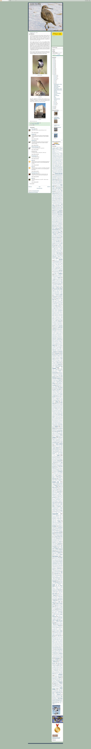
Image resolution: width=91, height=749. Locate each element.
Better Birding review (55, 195)
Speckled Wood (55, 617)
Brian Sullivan (60, 247)
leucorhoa (61, 450)
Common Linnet (58, 287)
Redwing (61, 554)
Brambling (53, 245)
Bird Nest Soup (58, 200)
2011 (54, 106)
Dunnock (59, 321)
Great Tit (58, 376)
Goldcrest (59, 364)
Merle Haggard (54, 489)
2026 (54, 58)
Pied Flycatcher (54, 525)
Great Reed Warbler (60, 374)
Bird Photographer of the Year (58, 201)
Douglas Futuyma (60, 318)
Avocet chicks (60, 180)
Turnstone (53, 663)
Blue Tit (58, 237)
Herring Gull (53, 397)
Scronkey (57, 592)
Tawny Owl (54, 635)
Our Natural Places (57, 125)
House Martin (57, 402)
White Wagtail (58, 680)
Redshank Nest (59, 553)
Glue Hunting (61, 363)
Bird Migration (54, 200)
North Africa (58, 502)
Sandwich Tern (54, 585)
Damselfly (56, 310)
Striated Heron (58, 627)
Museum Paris (59, 496)
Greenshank (54, 385)
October (55, 77)
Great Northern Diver (54, 374)
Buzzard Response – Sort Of (58, 88)
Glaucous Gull (53, 363)
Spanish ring (57, 614)
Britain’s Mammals (59, 250)
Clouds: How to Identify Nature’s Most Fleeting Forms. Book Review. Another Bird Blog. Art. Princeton (57, 281)
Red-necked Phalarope (59, 550)
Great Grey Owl (55, 373)
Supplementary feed (54, 629)
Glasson (54, 362)
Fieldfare (53, 345)
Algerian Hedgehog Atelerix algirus (56, 165)
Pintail (53, 533)
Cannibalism (53, 265)
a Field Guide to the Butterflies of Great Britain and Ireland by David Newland (57, 156)
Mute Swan (53, 497)
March (55, 102)
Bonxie (58, 240)
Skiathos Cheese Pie (57, 604)
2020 (54, 65)
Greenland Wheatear (60, 383)
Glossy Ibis (57, 363)
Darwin (56, 311)
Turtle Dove (59, 663)
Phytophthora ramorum (54, 524)
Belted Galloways (57, 192)
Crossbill (61, 302)
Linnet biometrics (56, 456)
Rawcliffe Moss (54, 542)
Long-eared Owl (55, 471)
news (32, 160)
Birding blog (60, 210)
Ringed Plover (59, 568)
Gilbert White (61, 361)
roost (58, 574)
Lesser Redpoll (59, 443)
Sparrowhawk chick (60, 616)
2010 (54, 107)
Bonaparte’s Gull (55, 240)
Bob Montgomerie (57, 239)
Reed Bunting (55, 556)
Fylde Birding (57, 353)
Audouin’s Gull (54, 179)
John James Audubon (55, 421)
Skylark (53, 606)
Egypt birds (60, 325)
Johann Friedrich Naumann (55, 420)
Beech (56, 191)
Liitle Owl (57, 451)
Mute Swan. (58, 497)
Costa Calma (57, 299)
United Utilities (60, 665)
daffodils (56, 309)
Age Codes (56, 163)
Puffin (59, 537)
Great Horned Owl (60, 373)
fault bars (53, 342)
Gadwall (58, 355)
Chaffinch (60, 273)
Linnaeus (54, 455)
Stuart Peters (55, 628)
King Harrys (60, 427)
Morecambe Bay (54, 494)
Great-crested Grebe (59, 377)
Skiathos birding (55, 603)
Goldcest (56, 364)
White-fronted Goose (60, 681)
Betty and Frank (60, 195)
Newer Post (30, 186)
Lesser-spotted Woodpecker (55, 449)
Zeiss (53, 703)
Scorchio (55, 97)
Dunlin (56, 320)
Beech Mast (59, 191)
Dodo (54, 316)
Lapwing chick (60, 437)
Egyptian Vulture (60, 327)
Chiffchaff (59, 277)
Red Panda (55, 545)
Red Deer (53, 543)
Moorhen (60, 493)
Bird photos (59, 203)
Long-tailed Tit (60, 471)
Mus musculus (55, 496)
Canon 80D (57, 265)
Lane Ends (57, 434)
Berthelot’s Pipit (54, 193)
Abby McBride (59, 161)
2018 (54, 67)
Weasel (57, 673)
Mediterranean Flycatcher (59, 483)
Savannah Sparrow (58, 586)
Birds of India (57, 219)
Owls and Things (58, 512)
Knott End (61, 428)
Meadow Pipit (55, 481)
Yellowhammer (54, 702)
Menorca (33, 123)
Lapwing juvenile (55, 438)
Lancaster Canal (60, 433)
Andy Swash (54, 172)
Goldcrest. (53, 365)
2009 (54, 108)
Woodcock (53, 693)
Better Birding (53, 194)
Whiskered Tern (54, 678)
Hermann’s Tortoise (59, 396)
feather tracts (57, 342)
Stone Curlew (59, 624)
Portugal (55, 535)
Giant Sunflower (57, 361)
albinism (61, 164)
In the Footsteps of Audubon (59, 411)
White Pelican (56, 679)
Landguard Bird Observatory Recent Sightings (57, 118)
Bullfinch (57, 258)
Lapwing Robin (60, 438)
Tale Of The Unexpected (57, 93)
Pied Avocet (60, 524)
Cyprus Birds (53, 308)
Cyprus (60, 307)
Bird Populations (58, 204)
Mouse (61, 495)
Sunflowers (60, 628)
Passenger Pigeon (59, 518)
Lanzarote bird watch (56, 435)
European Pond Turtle (59, 337)
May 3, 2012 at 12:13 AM (35, 154)
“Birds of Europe (59, 147)
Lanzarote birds (58, 436)
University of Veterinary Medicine (57, 666)
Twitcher (58, 664)
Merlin (57, 489)
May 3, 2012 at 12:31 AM (35, 158)
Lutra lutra (60, 474)
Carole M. (33, 134)
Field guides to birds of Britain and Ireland (57, 344)
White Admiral (58, 678)
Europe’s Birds (59, 334)
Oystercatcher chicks (55, 514)
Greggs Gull (59, 385)
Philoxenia (56, 523)
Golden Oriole (60, 365)
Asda (61, 177)
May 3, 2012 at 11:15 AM (35, 171)
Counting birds (57, 300)
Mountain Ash (53, 495)
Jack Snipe (60, 416)
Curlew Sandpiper (58, 306)
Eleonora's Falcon (59, 329)
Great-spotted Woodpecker (56, 378)
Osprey (61, 510)
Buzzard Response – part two (58, 84)
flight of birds (60, 346)
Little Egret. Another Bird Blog (59, 461)
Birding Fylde (59, 211)
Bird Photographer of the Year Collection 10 (57, 202)
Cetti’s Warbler (54, 273)
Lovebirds (61, 472)
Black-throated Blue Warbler (55, 231)
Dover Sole (53, 319)
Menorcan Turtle (60, 488)
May (54, 83)
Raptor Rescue (54, 541)
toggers (57, 655)
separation (60, 593)
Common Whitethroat (60, 296)
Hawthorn (56, 393)
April (54, 101)
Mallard (57, 476)
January (55, 104)
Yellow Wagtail (60, 698)
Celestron (61, 271)
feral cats (56, 343)
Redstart (57, 554)
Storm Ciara (60, 626)
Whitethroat (60, 682)
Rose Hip (61, 574)
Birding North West (54, 214)
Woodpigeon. (53, 695)
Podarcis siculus (57, 534)
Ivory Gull (57, 416)
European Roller (54, 338)
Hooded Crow (57, 400)
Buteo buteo (55, 259)
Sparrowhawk (54, 616)
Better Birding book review (59, 194)
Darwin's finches (60, 311)
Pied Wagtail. (59, 526)
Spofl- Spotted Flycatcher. (59, 618)
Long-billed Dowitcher (59, 470)
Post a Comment (32, 183)
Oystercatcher (55, 513)
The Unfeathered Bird (54, 652)
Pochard (54, 534)
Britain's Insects (58, 249)
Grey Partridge (60, 387)
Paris (60, 517)
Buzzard (60, 259)
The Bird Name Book (56, 644)
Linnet (58, 455)
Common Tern (54, 296)
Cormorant (57, 298)
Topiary (54, 656)
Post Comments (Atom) (35, 190)
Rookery (55, 574)
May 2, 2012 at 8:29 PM (35, 149)
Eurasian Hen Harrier (58, 333)
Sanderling (53, 584)
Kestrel (56, 426)
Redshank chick (54, 553)
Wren (61, 696)
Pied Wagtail (54, 526)
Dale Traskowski (60, 309)
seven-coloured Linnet (57, 594)
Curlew (56, 305)
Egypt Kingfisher (55, 326)
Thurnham (61, 654)
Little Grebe (54, 462)
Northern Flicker (57, 503)
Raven (60, 541)
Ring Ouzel (54, 566)
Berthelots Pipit (60, 193)
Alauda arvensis (57, 164)
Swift (56, 634)
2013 (54, 73)
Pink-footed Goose (58, 532)
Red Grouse (60, 543)
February (55, 103)
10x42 (58, 154)
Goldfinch (54, 368)
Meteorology (61, 489)
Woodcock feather (59, 693)
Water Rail (60, 672)
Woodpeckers (53, 694)
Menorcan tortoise (55, 488)
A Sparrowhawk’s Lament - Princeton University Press (57, 159)
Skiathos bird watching (59, 602)
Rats (57, 541)
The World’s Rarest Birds (55, 653)
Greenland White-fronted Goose (57, 384)
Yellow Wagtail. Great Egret (57, 699)
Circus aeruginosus (60, 278)
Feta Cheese (60, 343)
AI (54, 164)
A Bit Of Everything (56, 95)
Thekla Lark (60, 653)
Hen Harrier (60, 395)
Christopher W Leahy (54, 278)
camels (58, 263)
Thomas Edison (55, 654)
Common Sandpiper (59, 294)
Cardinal (58, 266)
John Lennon (60, 421)
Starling (53, 622)
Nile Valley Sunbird (54, 502)
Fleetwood (61, 345)
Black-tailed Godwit (55, 229)
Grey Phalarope (55, 388)
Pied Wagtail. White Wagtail (58, 528)
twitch (55, 664)
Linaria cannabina (54, 452)
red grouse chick (54, 544)
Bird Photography (55, 203)
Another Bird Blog (35, 4)
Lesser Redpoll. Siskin (57, 445)
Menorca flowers (60, 487)
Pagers (60, 516)
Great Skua (55, 375)
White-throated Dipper (55, 682)
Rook (53, 574)
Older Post (48, 186)
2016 (54, 69)
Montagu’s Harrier (54, 493)
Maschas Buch (56, 111)
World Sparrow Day (58, 696)
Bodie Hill (61, 239)
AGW (52, 164)
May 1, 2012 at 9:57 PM (35, 145)
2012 (54, 74)
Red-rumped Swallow (55, 551)
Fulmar (55, 352)
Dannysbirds (56, 133)
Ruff (58, 579)
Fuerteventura (55, 351)
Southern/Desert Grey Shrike (59, 613)
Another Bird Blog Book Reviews (57, 175)
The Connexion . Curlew (57, 646)
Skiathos (53, 602)
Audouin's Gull (59, 178)
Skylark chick (58, 606)
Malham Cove (53, 476)
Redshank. (53, 554)
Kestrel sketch (56, 427)
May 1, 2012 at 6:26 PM (35, 132)
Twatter (53, 664)
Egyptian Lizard (55, 327)
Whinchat (60, 677)
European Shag (59, 338)
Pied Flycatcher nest (59, 525)
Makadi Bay (59, 475)
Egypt (53, 325)
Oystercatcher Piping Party (55, 516)
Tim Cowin (54, 655)
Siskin (59, 601)
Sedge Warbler (54, 593)
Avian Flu (53, 180)
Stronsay (61, 627)
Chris (32, 178)
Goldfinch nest (57, 369)
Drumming (57, 319)
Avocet (57, 180)
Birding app (57, 210)
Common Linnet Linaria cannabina (57, 288)
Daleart (53, 310)
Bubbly (60, 257)
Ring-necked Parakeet (59, 567)
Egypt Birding (56, 325)
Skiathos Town (56, 605)
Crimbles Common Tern (57, 302)
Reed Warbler (60, 557)
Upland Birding (54, 667)
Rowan (61, 577)
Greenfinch (54, 383)
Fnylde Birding (54, 347)
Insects (61, 412)
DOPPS (56, 318)
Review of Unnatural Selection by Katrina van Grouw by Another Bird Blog (57, 563)
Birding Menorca (60, 213)
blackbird (59, 232)
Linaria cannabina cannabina (59, 454)
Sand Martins (59, 583)
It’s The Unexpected (57, 415)
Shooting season (55, 597)
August (55, 79)
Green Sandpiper (59, 382)
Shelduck (54, 595)
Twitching (54, 665)
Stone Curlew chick (54, 625)
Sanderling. (59, 584)
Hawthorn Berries (60, 393)
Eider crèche (57, 328)
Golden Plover (60, 366)
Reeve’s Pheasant (56, 558)
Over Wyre (59, 511)
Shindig (53, 596)
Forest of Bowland (59, 347)
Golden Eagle (56, 365)
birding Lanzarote (55, 213)
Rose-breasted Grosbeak (59, 575)
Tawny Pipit (59, 635)
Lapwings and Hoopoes (57, 86)
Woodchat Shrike (58, 692)
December (55, 75)
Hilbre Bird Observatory (57, 127)
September (55, 78)
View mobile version (39, 188)
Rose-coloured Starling (55, 576)
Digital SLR (56, 315)
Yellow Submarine (54, 698)
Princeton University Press (58, 536)
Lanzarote (61, 434)
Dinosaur (59, 315)
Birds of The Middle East (55, 221)
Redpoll (55, 552)
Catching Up (55, 94)
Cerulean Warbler (59, 272)
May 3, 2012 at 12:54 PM (35, 176)
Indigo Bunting (54, 412)
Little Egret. (53, 461)
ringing (53, 569)
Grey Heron (57, 386)
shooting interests (60, 596)
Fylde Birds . (56, 354)
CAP (55, 266)
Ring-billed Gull (58, 566)
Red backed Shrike (59, 542)
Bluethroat (53, 239)
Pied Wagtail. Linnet (54, 527)
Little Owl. (57, 463)
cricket (53, 302)
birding (53, 210)
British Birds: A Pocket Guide (55, 251)
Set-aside (53, 594)
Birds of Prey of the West (59, 220)
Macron (53, 475)
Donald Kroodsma (58, 317)
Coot (53, 298)
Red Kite (58, 544)
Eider (54, 328)
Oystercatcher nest (58, 515)
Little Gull (59, 462)
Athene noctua (54, 178)
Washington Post (56, 672)
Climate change (58, 279)
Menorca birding (58, 486)
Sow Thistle (54, 614)
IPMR (56, 414)
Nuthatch (53, 506)
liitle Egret (54, 451)
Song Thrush (60, 611)
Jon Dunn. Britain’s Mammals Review (56, 422)
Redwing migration (56, 555)
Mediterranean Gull (55, 484)
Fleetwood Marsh (55, 346)
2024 (54, 60)
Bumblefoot (61, 258)
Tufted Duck (55, 661)
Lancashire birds (56, 431)
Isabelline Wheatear (60, 414)
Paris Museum (54, 518)
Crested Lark (59, 301)
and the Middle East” (60, 171)
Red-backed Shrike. (60, 546)
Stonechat (59, 625)
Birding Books (55, 211)
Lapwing (54, 437)
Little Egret (59, 460)
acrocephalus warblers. (54, 162)
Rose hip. (53, 575)
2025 (54, 59)
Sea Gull (60, 592)
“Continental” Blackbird (55, 148)
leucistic (53, 450)
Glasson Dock (59, 362)
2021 (54, 64)
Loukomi (55, 472)
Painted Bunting (54, 517)
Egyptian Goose (60, 326)
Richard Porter (56, 565)
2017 (54, 68)
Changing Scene (56, 85)
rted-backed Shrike (58, 578)
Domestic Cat (57, 316)
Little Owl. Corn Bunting (59, 464)
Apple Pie (58, 177)
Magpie (56, 475)
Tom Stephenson (60, 655)
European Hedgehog (54, 336)
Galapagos (59, 356)
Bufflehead (53, 258)
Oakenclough (59, 506)
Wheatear (60, 674)
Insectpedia (58, 412)
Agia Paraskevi (60, 163)
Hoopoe (57, 401)
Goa (53, 364)
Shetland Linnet (60, 595)
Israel (53, 415)
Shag (61, 594)
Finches (58, 345)
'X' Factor (53, 147)
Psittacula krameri (56, 537)
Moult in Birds (59, 494)
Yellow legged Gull (59, 697)
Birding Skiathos (60, 214)
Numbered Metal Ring (58, 505)
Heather (58, 394)
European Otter (54, 337)
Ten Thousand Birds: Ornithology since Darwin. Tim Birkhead (57, 639)
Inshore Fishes (54, 413)
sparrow (59, 615)
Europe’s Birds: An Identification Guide (57, 335)
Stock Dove (54, 624)
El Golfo (61, 328)
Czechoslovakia (58, 308)
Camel (56, 263)
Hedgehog (61, 394)
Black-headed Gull (58, 228)
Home (39, 186)
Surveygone (60, 629)
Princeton (58, 535)
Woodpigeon (59, 694)
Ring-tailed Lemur (54, 568)
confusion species (60, 297)
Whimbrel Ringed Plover (55, 677)
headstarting (54, 394)
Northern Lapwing (57, 504)
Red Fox (56, 543)
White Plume (60, 679)
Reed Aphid (60, 555)
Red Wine (59, 545)
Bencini (61, 192)
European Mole (60, 336)
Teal (53, 636)
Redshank (59, 552)
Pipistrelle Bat (56, 533)
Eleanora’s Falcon (54, 329)
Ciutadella (54, 279)
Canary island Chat (58, 264)
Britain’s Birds (56, 248)
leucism (61, 449)
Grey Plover (60, 388)
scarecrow (57, 587)
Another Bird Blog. (54, 176)
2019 (54, 66)
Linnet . (53, 456)
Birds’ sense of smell (59, 222)
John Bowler (61, 420)
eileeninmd (33, 140)
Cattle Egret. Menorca (56, 271)
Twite (57, 665)
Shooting (56, 596)
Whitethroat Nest (56, 683)
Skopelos (61, 605)
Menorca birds (37, 123)
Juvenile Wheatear (60, 424)
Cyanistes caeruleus (55, 307)
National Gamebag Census (58, 498)
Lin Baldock (60, 451)
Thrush (58, 654)
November (55, 76)
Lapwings (53, 439)
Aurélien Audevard (60, 179)
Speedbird (54, 618)
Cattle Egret (60, 270)
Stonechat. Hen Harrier (55, 626)
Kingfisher (53, 428)
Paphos (58, 517)
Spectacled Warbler (60, 617)
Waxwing (53, 673)
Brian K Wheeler (56, 247)
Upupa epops (57, 667)
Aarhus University (54, 161)
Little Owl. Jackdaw (54, 465)
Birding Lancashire (59, 212)
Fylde (58, 352)
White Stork (53, 680)
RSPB (54, 578)
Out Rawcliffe (55, 511)
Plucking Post (60, 533)
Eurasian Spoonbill (54, 334)
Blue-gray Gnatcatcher (59, 238)
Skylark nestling (56, 607)
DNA (61, 315)
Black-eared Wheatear (55, 227)
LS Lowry (56, 474)
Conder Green (55, 297)
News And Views (56, 87)
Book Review (58, 241)
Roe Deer (56, 573)
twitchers (61, 664)
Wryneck (55, 697)
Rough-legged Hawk (57, 577)
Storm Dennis (53, 627)
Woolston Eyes (57, 695)
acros (59, 162)
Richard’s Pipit (60, 565)
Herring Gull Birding (59, 397)
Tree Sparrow (57, 658)
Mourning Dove (58, 495)
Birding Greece (54, 212)
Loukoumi (58, 472)
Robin (61, 571)
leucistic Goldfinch (57, 450)
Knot (57, 428)
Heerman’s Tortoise (55, 395)
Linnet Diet (60, 456)
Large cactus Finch (58, 439)
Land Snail (53, 434)
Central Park (54, 272)
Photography (60, 523)
